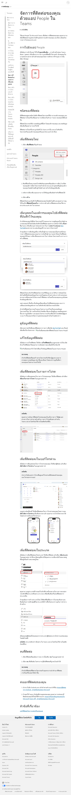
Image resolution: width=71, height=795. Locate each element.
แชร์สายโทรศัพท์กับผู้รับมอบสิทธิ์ (11, 68)
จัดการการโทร (10, 19)
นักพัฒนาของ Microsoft (30, 756)
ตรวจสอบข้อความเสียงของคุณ (11, 34)
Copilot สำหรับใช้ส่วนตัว (7, 736)
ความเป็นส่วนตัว (18, 791)
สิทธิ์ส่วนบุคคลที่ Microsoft (54, 762)
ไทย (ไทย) (7, 782)
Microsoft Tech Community (31, 765)
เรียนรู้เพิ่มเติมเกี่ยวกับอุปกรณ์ (12, 166)
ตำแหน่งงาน (51, 756)
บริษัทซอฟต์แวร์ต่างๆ (29, 774)
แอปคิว (9, 149)
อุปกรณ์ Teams (11, 154)
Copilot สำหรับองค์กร (7, 733)
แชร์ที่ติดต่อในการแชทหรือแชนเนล (31, 711)
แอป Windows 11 (6, 745)
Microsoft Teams (6, 777)
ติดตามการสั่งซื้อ (28, 736)
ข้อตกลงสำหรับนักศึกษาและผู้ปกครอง (56, 745)
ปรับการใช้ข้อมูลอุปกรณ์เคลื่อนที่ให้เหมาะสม (11, 137)
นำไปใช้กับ (24, 30)
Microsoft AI (5, 756)
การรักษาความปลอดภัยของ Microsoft (10, 759)
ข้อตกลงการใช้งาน (28, 791)
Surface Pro (4, 727)
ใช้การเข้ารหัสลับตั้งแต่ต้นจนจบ (11, 125)
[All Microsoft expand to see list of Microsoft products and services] (2, 2)
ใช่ (39, 718)
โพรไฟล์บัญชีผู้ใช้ (29, 727)
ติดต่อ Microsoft (8, 791)
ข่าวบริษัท (50, 759)
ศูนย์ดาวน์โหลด (28, 730)
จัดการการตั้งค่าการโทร (11, 25)
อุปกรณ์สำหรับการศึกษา (53, 730)
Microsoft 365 (5, 739)
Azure (3, 762)
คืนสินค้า (27, 733)
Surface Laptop (5, 730)
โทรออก (9, 13)
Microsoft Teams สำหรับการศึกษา (55, 733)
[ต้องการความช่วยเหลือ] (6, 2)
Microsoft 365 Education (53, 736)
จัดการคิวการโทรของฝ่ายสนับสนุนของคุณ (11, 101)
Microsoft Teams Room (12, 159)
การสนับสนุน (5, 6)
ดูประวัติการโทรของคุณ (11, 44)
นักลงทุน (50, 765)
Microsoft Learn (28, 759)
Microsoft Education (52, 727)
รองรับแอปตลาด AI (29, 762)
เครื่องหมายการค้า (39, 791)
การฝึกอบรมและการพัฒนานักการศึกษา (57, 742)
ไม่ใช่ (51, 718)
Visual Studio (28, 777)
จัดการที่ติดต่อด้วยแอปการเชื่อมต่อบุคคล (11, 79)
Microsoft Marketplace (30, 768)
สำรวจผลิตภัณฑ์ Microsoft (8, 742)
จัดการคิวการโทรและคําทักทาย (11, 90)
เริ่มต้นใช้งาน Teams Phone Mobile (11, 114)
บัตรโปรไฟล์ (57, 328)
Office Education (51, 739)
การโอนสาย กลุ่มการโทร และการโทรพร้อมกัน (11, 56)
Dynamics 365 (5, 765)
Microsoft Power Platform (31, 771)
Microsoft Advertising (7, 771)
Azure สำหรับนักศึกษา (53, 748)
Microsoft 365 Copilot (7, 774)
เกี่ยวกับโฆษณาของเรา (51, 791)
